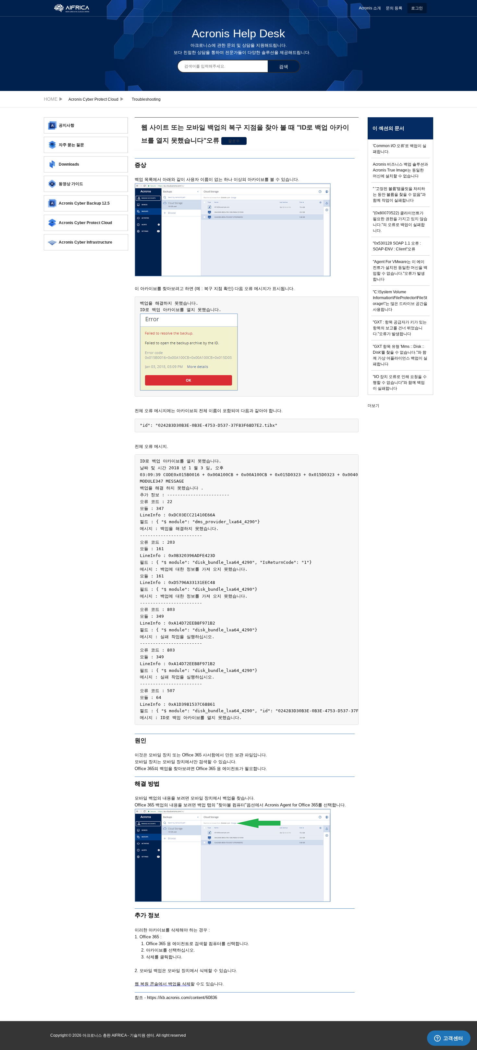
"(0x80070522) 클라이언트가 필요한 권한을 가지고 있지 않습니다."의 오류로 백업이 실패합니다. (400, 222)
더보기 (373, 405)
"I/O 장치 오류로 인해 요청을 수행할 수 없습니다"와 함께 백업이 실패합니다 (400, 382)
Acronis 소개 (370, 8)
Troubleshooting (146, 99)
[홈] (75, 8)
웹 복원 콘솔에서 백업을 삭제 (162, 983)
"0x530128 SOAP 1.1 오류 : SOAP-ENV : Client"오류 (397, 246)
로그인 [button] (417, 8)
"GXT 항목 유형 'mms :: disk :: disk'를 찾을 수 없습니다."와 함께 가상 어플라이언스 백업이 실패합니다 (400, 355)
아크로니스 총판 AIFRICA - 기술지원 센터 (52, 99)
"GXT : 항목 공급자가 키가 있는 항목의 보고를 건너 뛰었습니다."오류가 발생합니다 (400, 328)
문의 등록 (394, 8)
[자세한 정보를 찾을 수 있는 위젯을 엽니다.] (449, 1039)
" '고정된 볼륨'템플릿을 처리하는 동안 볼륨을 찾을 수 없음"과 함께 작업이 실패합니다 (399, 194)
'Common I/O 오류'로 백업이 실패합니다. (399, 149)
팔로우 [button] (234, 141)
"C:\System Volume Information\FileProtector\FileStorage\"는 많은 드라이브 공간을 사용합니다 (400, 301)
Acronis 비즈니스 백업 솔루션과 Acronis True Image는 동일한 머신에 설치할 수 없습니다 (400, 170)
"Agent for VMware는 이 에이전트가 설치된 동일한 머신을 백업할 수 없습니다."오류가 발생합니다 (400, 270)
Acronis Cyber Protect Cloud (93, 99)
